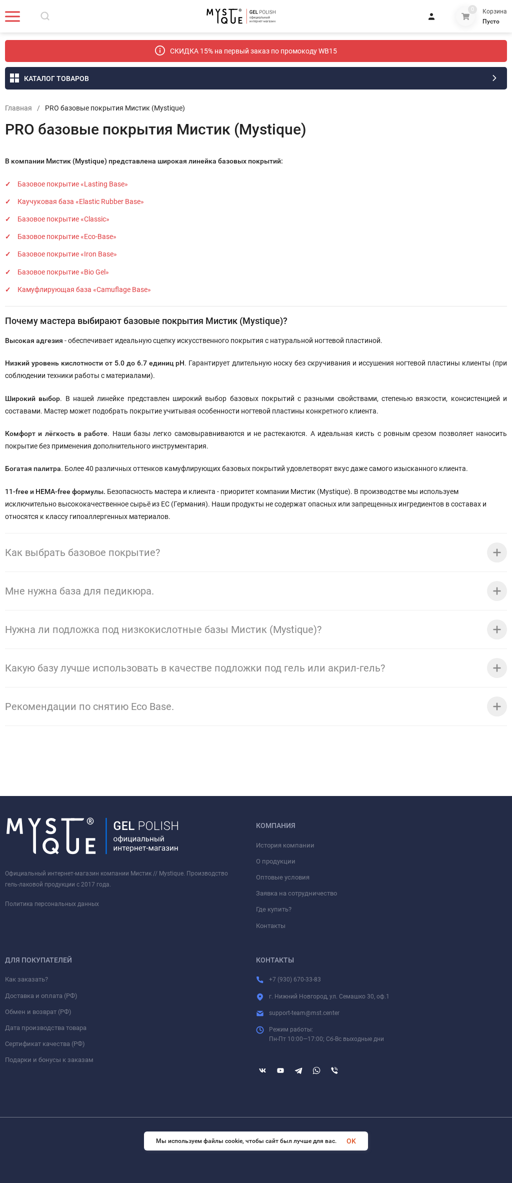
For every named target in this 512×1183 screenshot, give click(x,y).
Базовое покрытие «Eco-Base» (67, 236)
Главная (18, 108)
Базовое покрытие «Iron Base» (67, 254)
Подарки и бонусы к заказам (49, 1060)
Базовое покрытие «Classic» (64, 219)
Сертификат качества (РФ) (45, 1044)
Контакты (271, 926)
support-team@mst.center (304, 1013)
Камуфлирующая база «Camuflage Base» (84, 290)
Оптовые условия (283, 877)
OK (351, 1141)
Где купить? (274, 909)
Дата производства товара (45, 1028)
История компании (285, 845)
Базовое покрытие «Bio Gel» (63, 272)
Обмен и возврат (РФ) (38, 1012)
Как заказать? (26, 979)
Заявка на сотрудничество (296, 893)
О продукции (276, 861)
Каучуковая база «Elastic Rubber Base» (81, 202)
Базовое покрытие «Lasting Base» (73, 184)
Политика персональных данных (52, 904)
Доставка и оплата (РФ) (41, 996)
